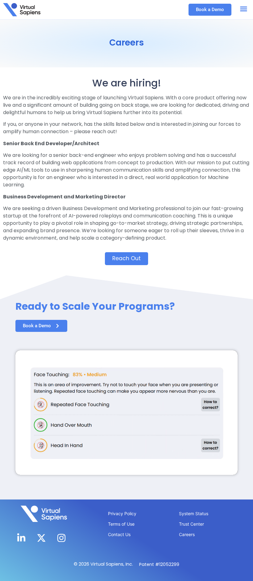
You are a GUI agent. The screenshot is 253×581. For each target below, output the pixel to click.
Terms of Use (121, 524)
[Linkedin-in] (21, 538)
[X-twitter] (41, 538)
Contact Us (119, 534)
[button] (244, 9)
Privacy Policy (122, 513)
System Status (193, 513)
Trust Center (191, 524)
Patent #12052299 (159, 564)
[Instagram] (61, 538)
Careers (187, 534)
